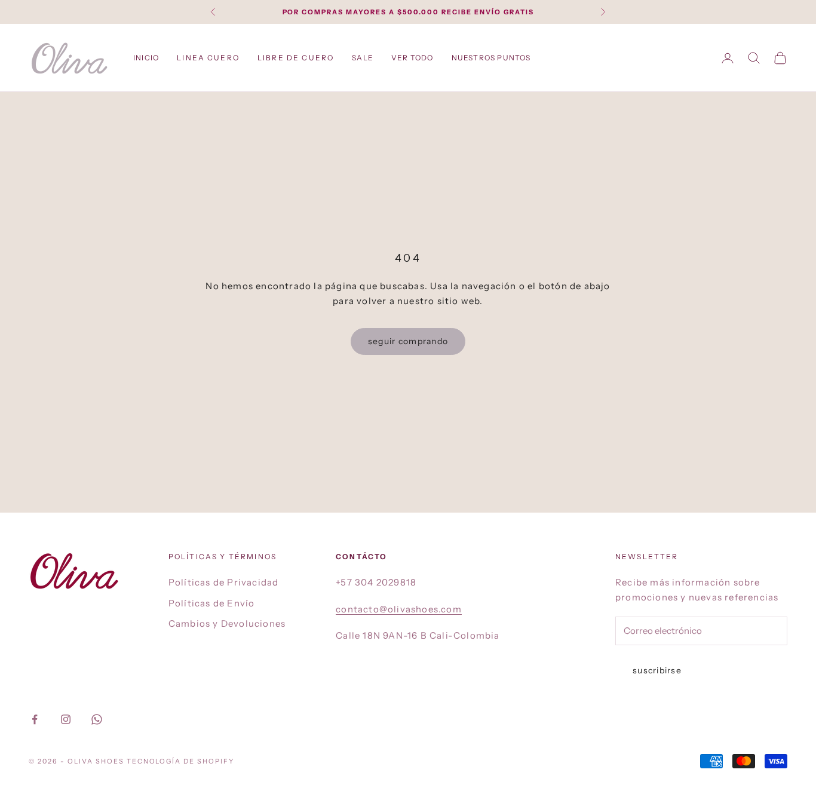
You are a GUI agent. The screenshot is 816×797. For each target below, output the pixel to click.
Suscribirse (657, 670)
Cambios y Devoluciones (227, 623)
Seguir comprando (408, 341)
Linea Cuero (208, 57)
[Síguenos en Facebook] (35, 719)
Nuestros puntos (491, 57)
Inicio (146, 57)
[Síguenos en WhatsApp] (97, 719)
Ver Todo (412, 57)
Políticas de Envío (211, 603)
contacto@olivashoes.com (399, 609)
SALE (362, 57)
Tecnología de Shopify (181, 761)
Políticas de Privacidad (223, 582)
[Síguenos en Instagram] (66, 719)
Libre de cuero (295, 57)
